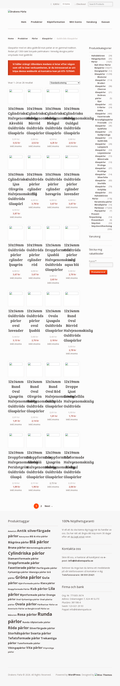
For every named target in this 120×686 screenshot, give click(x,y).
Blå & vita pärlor (39, 536)
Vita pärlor (34, 648)
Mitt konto (76, 21)
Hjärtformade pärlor (29, 583)
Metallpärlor (101, 204)
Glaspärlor (47, 38)
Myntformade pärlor (33, 595)
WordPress (74, 674)
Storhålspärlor (19, 633)
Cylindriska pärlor (26, 553)
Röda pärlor (18, 627)
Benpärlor (100, 68)
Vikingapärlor (17, 648)
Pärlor (35, 38)
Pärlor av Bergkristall (29, 608)
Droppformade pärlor (23, 563)
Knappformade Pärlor (19, 589)
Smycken (95, 223)
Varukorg (91, 21)
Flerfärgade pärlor (46, 568)
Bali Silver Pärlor (103, 65)
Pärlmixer (99, 208)
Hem (23, 21)
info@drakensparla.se (80, 560)
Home (11, 38)
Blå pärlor (39, 541)
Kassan (106, 21)
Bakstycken (24, 537)
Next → (49, 506)
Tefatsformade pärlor (24, 638)
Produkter (36, 21)
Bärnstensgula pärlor (39, 547)
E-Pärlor (101, 107)
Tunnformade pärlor (28, 643)
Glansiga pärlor (37, 572)
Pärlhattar (42, 604)
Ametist (12, 531)
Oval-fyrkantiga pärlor (27, 599)
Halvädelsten (98, 55)
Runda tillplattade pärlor (36, 622)
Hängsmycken (98, 58)
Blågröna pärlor (18, 542)
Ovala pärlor (26, 604)
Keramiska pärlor (103, 201)
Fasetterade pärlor (22, 568)
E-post (92, 261)
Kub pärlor (39, 589)
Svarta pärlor (41, 633)
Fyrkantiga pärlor (18, 572)
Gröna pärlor (28, 577)
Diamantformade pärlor (23, 558)
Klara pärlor (48, 583)
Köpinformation (56, 21)
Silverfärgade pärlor (42, 628)
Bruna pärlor (17, 547)
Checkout (81, 4)
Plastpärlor (100, 211)
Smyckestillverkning (101, 226)
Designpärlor (101, 71)
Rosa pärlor (27, 614)
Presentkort (97, 220)
